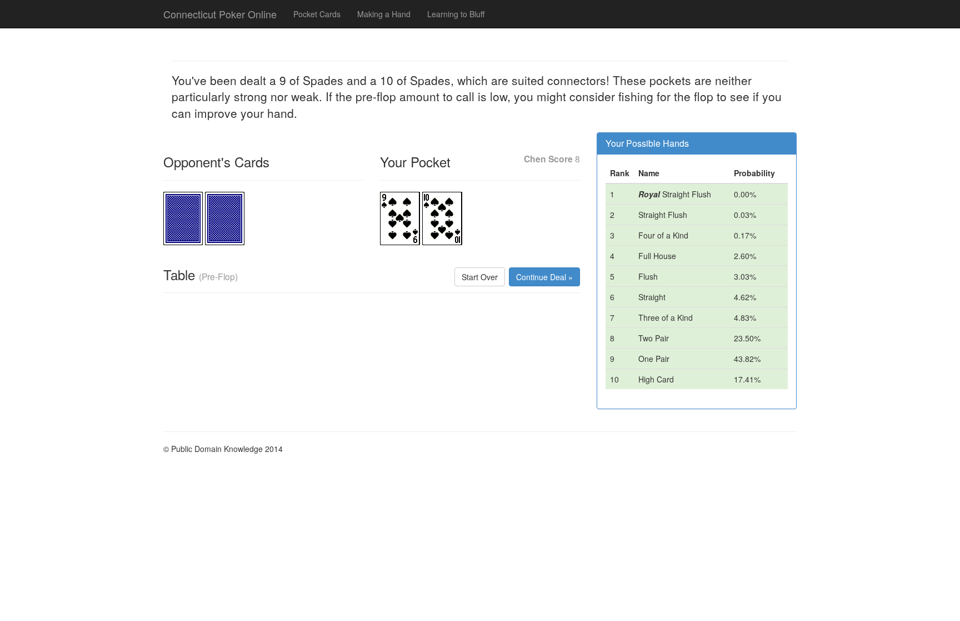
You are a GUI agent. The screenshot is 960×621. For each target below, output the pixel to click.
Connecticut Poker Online (220, 14)
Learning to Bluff (455, 13)
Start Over (480, 276)
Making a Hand (384, 13)
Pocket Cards (317, 13)
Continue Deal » (544, 276)
